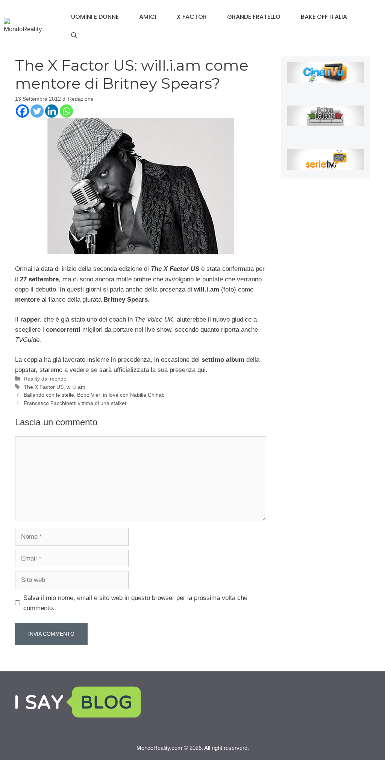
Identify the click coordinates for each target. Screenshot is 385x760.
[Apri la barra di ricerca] (74, 35)
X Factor (192, 16)
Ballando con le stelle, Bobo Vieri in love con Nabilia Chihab (94, 395)
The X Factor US (44, 387)
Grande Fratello (253, 16)
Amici (147, 16)
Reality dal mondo (45, 379)
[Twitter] (37, 111)
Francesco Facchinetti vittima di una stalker (75, 403)
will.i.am (76, 387)
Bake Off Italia (324, 16)
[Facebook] (22, 111)
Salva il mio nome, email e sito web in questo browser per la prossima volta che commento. (135, 603)
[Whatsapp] (66, 111)
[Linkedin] (51, 111)
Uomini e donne (95, 16)
